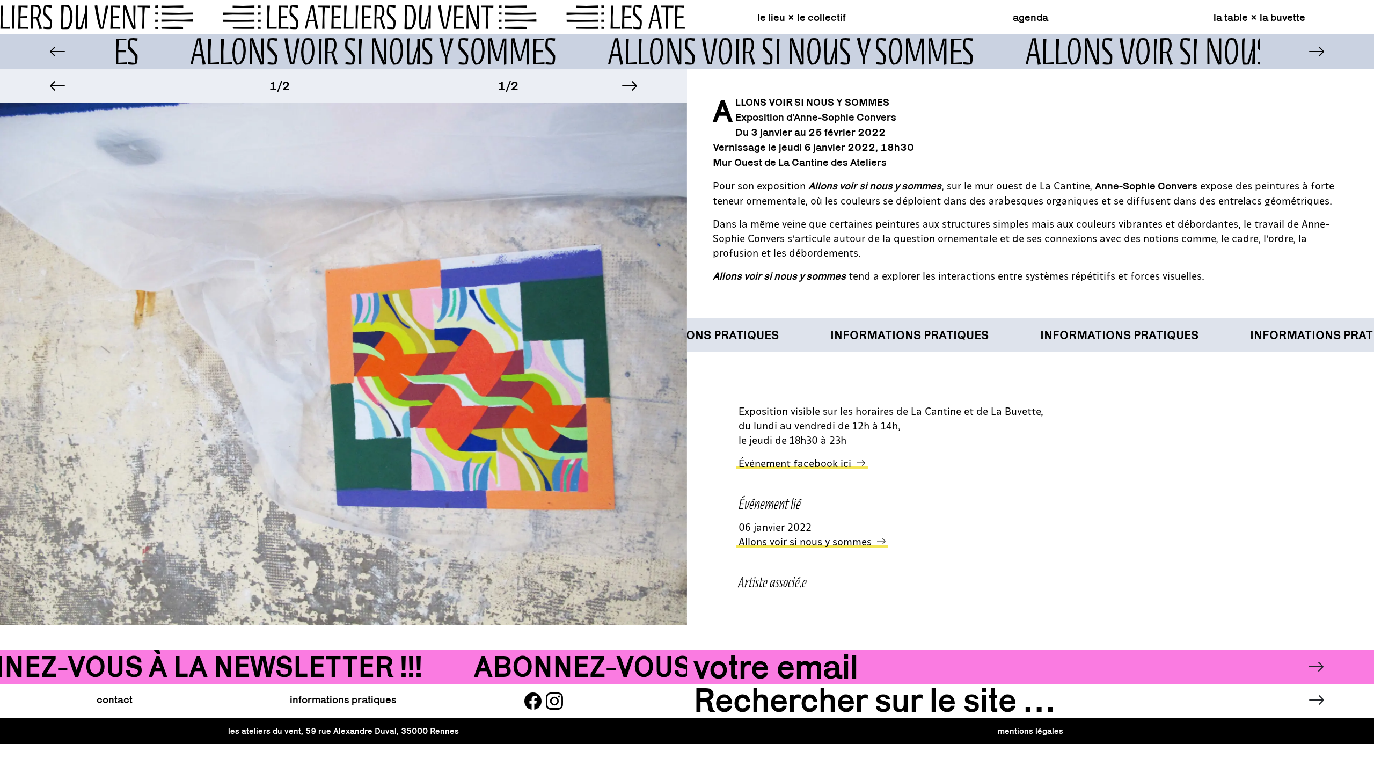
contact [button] (115, 699)
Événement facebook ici (795, 462)
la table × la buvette (1259, 17)
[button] (57, 85)
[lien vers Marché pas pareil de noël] (57, 51)
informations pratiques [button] (343, 699)
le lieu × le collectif (801, 17)
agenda (1030, 17)
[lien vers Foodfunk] (1317, 51)
